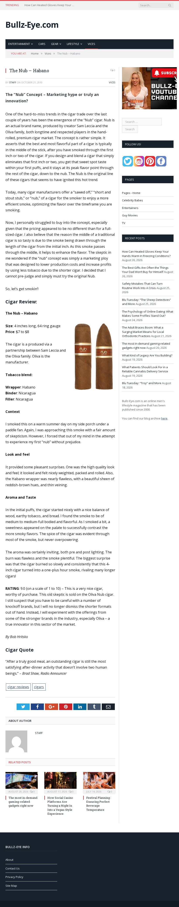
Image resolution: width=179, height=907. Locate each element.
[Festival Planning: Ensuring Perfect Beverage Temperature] (99, 782)
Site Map (11, 886)
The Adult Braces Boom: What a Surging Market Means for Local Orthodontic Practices (143, 331)
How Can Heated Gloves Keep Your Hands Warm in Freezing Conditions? (146, 254)
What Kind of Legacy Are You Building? (147, 355)
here (164, 418)
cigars (39, 687)
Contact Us (12, 868)
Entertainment (19, 44)
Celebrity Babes (132, 200)
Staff (12, 82)
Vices (91, 44)
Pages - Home (131, 193)
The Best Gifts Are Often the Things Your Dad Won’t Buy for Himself (50, 5)
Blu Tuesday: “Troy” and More (141, 383)
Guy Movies (130, 215)
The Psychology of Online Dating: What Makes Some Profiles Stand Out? (147, 314)
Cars (41, 44)
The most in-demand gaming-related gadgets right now (23, 802)
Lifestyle (73, 44)
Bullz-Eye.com (32, 24)
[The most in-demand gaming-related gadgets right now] (21, 782)
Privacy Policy (14, 877)
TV (123, 223)
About (9, 860)
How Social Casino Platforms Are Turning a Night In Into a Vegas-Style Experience (60, 806)
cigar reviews (18, 687)
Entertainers (130, 208)
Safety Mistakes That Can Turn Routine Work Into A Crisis (142, 286)
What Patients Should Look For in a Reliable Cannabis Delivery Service (145, 369)
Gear (54, 44)
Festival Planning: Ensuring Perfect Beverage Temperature (98, 804)
